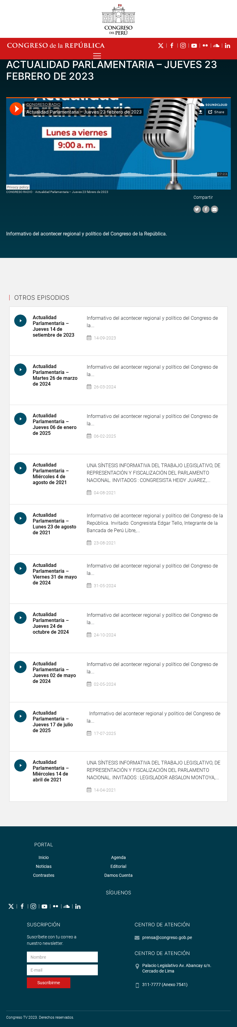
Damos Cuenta (118, 875)
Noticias (44, 866)
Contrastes (43, 875)
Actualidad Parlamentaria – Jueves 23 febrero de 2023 (71, 192)
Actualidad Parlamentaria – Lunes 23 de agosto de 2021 (54, 524)
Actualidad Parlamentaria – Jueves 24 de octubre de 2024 (51, 623)
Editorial (118, 866)
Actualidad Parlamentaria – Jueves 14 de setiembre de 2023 (53, 326)
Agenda (118, 857)
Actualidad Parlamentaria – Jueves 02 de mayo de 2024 (54, 672)
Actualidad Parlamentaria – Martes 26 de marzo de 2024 (55, 375)
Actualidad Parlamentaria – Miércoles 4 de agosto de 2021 (51, 474)
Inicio (44, 857)
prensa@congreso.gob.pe (167, 937)
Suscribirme (48, 982)
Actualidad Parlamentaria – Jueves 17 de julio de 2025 (53, 722)
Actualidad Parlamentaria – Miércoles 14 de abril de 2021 (51, 771)
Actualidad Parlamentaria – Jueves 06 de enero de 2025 (55, 424)
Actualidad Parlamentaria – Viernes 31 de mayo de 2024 (55, 574)
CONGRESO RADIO (19, 192)
